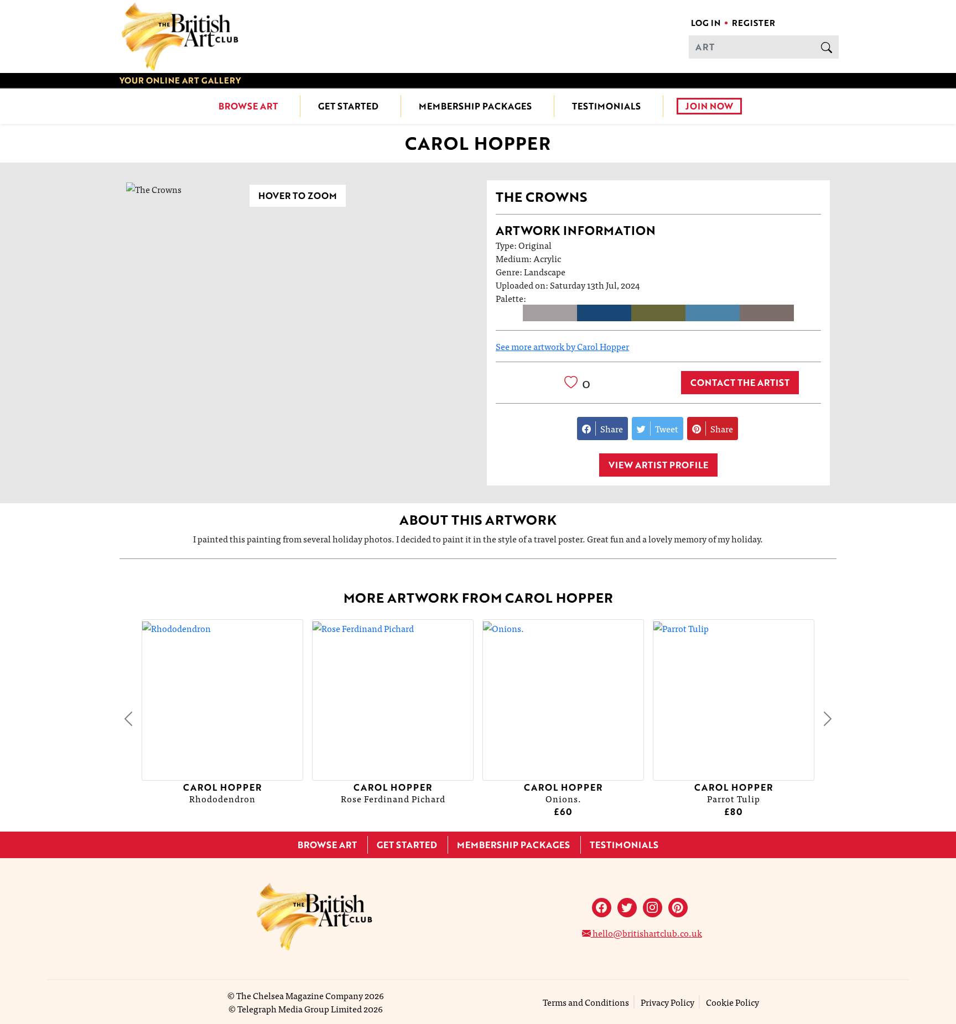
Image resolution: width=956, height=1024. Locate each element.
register (753, 23)
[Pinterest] (678, 907)
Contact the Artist (739, 382)
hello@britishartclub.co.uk (646, 933)
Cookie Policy (732, 1002)
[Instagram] (652, 907)
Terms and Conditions (586, 1002)
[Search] (826, 47)
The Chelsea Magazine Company (299, 995)
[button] (128, 719)
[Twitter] (627, 907)
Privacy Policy (667, 1002)
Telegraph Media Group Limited (299, 1008)
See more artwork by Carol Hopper (562, 346)
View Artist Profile (658, 465)
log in (705, 23)
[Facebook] (601, 907)
